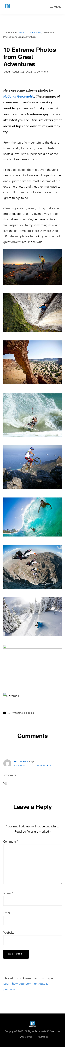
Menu (58, 6)
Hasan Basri (21, 761)
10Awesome (15, 712)
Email (7, 913)
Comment (10, 841)
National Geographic (18, 96)
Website (8, 932)
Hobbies (29, 712)
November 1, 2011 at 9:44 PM (32, 765)
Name (8, 893)
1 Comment (41, 71)
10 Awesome (53, 1031)
